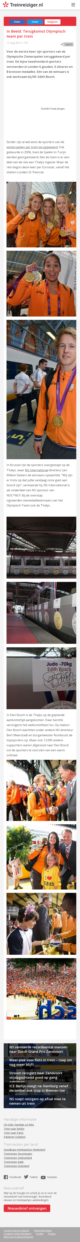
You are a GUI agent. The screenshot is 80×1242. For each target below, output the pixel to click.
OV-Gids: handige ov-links (19, 1124)
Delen (17, 21)
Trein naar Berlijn (14, 1128)
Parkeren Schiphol (14, 1137)
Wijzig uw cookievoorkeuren (18, 1236)
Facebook (15, 1177)
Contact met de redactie (16, 1230)
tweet (35, 21)
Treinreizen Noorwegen (18, 1153)
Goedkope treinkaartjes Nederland (24, 1149)
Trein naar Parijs (13, 1133)
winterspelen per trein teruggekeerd (32, 147)
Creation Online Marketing (17, 1233)
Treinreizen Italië (14, 1162)
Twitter (33, 1177)
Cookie (39, 1233)
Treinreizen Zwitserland (18, 1158)
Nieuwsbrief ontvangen (27, 1208)
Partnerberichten (43, 1230)
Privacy (51, 1233)
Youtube (52, 1177)
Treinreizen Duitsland (16, 1166)
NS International (36, 470)
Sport (69, 44)
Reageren (52, 21)
